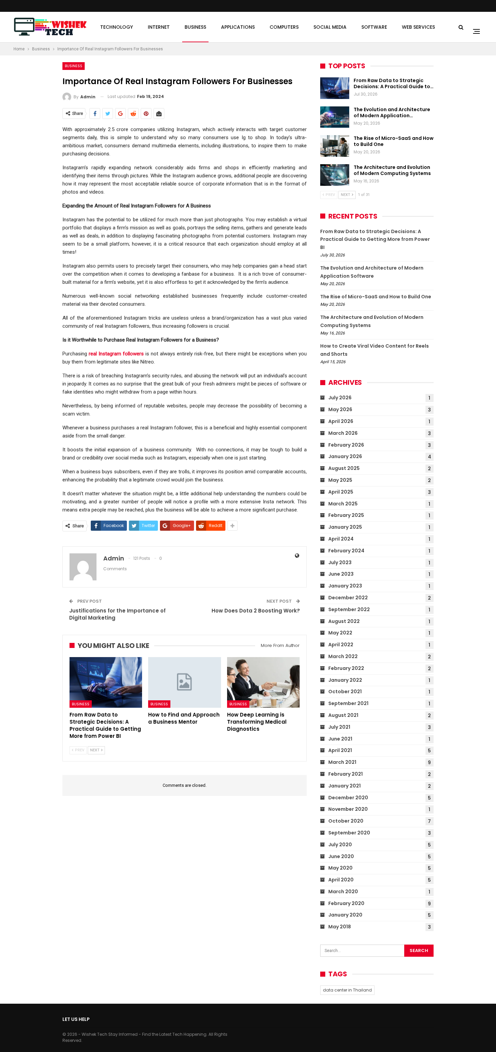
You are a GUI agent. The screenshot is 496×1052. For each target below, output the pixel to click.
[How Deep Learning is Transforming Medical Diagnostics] (263, 682)
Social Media (330, 27)
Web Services (418, 27)
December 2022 (348, 597)
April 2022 (340, 644)
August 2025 (344, 468)
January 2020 (345, 914)
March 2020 (343, 891)
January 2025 (345, 527)
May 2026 (340, 409)
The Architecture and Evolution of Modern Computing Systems (392, 170)
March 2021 (342, 762)
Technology (116, 27)
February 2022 (346, 668)
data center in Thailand (347, 990)
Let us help (76, 1019)
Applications (238, 27)
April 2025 (340, 492)
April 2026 (340, 421)
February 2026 (346, 445)
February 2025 (346, 515)
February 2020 (346, 903)
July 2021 (339, 727)
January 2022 (345, 680)
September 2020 (349, 832)
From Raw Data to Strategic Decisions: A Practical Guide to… (394, 83)
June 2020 (341, 856)
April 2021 (340, 750)
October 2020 (345, 821)
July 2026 (340, 397)
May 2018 (339, 926)
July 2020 (340, 844)
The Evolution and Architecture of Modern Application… (392, 112)
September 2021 (348, 703)
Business (195, 27)
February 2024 (346, 550)
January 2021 (344, 785)
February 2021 (345, 774)
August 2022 (344, 621)
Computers (284, 27)
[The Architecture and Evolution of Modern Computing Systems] (334, 175)
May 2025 (340, 480)
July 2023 (340, 562)
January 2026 (345, 456)
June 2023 (341, 574)
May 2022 (340, 632)
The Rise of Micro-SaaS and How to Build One (394, 141)
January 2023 (345, 585)
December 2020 (348, 797)
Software (374, 27)
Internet (159, 27)
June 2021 (340, 738)
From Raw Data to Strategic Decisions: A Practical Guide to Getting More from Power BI (375, 239)
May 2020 (340, 868)
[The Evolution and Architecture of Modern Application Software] (334, 117)
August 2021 (343, 715)
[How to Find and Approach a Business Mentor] (184, 682)
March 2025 (343, 503)
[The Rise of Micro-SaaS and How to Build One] (334, 146)
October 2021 (345, 691)
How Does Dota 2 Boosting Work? (256, 610)
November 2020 (348, 809)
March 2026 (343, 433)
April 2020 (341, 879)
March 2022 (343, 656)
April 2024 (341, 538)
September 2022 (349, 609)
